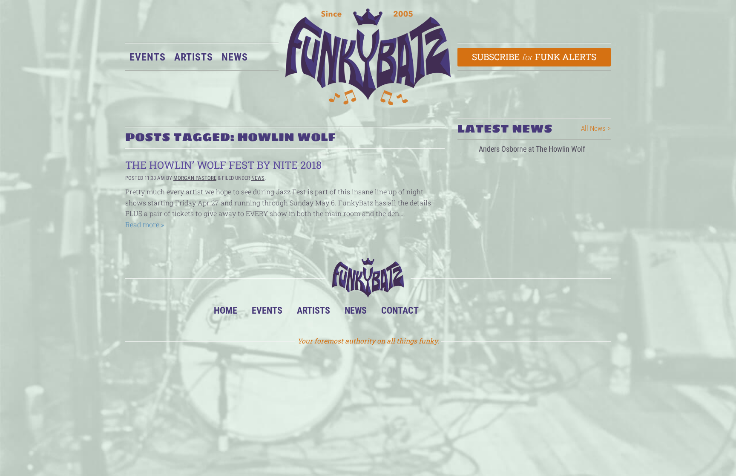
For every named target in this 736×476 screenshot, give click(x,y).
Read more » (144, 224)
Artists (193, 57)
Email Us (516, 312)
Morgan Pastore (194, 178)
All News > (596, 128)
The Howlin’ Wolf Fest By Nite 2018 (223, 165)
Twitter (490, 312)
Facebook (464, 312)
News (234, 57)
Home (225, 310)
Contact (400, 310)
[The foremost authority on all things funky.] (368, 57)
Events (147, 57)
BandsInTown (438, 312)
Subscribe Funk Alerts (534, 57)
